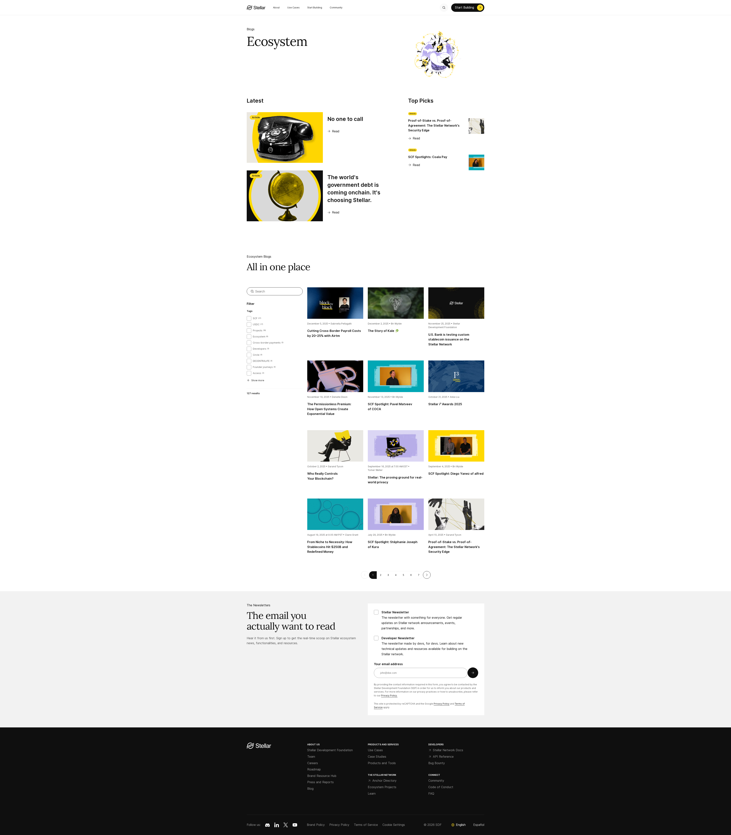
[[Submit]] (473, 672)
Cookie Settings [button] (393, 825)
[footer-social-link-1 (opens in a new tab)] (276, 825)
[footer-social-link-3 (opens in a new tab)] (295, 825)
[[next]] (427, 575)
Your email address (388, 664)
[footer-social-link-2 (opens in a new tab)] (285, 825)
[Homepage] (259, 746)
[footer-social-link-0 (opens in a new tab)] (267, 825)
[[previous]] (365, 575)
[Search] (444, 7)
